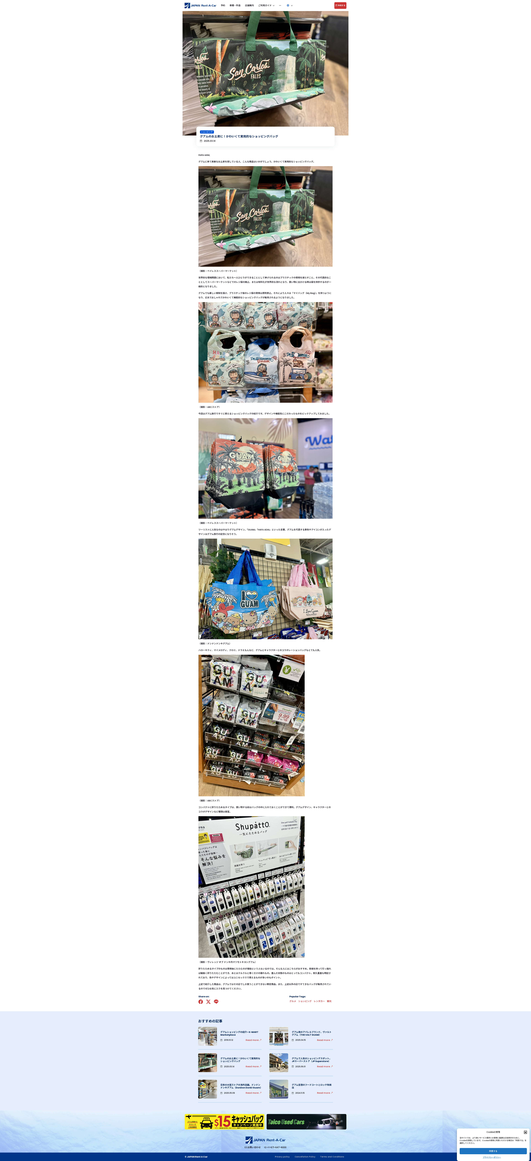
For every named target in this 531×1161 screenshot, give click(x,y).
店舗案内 (249, 5)
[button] (525, 1132)
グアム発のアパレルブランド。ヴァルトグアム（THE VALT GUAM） (311, 1033)
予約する (341, 5)
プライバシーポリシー (492, 1157)
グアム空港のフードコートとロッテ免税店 (311, 1086)
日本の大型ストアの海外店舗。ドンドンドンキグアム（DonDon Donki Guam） (241, 1086)
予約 (223, 5)
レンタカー (319, 1001)
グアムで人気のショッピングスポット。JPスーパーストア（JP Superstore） (311, 1060)
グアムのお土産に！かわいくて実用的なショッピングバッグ (240, 1060)
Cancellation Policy (305, 1156)
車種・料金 (235, 5)
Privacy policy (282, 1156)
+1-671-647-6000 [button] (276, 1147)
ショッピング (207, 132)
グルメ (292, 1001)
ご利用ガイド (265, 5)
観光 (329, 1001)
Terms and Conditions (332, 1156)
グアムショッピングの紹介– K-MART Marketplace (239, 1033)
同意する (493, 1151)
